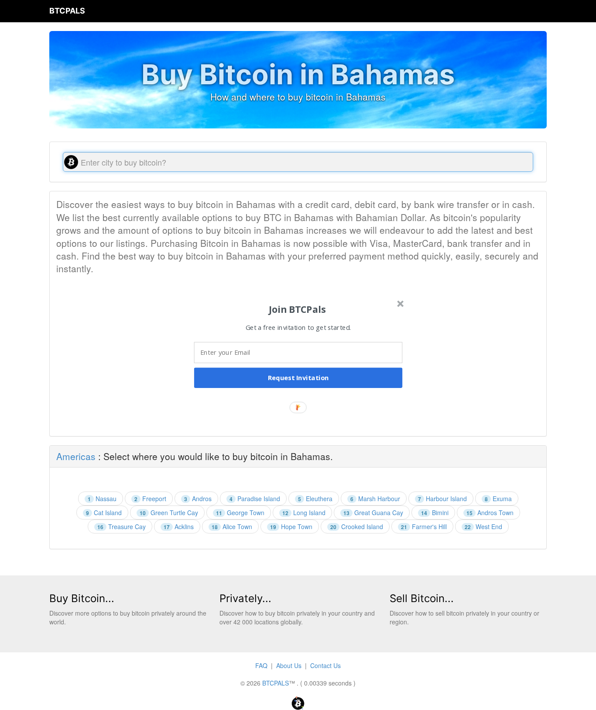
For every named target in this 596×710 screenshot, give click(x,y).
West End (483, 526)
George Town (240, 512)
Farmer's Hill (424, 526)
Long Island (303, 512)
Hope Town (291, 526)
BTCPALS (67, 10)
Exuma (498, 498)
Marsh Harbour (375, 498)
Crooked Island (356, 526)
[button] (297, 309)
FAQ (261, 665)
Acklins (179, 526)
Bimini (435, 512)
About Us (288, 665)
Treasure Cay (121, 526)
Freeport (150, 498)
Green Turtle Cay (169, 512)
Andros (198, 498)
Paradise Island (254, 498)
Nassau (102, 498)
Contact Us (325, 665)
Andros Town (490, 512)
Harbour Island (442, 498)
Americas (76, 456)
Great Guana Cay (373, 512)
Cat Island (104, 512)
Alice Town (232, 526)
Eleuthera (315, 498)
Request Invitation (298, 378)
